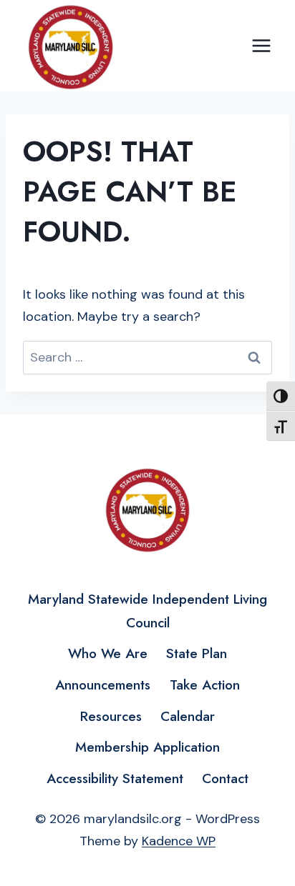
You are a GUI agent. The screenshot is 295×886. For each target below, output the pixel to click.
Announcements (102, 685)
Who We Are (108, 653)
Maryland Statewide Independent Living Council (147, 610)
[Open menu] (261, 46)
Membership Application (147, 747)
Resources (111, 716)
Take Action (205, 685)
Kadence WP (179, 841)
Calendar (187, 716)
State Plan (196, 653)
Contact (225, 778)
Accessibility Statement (115, 778)
